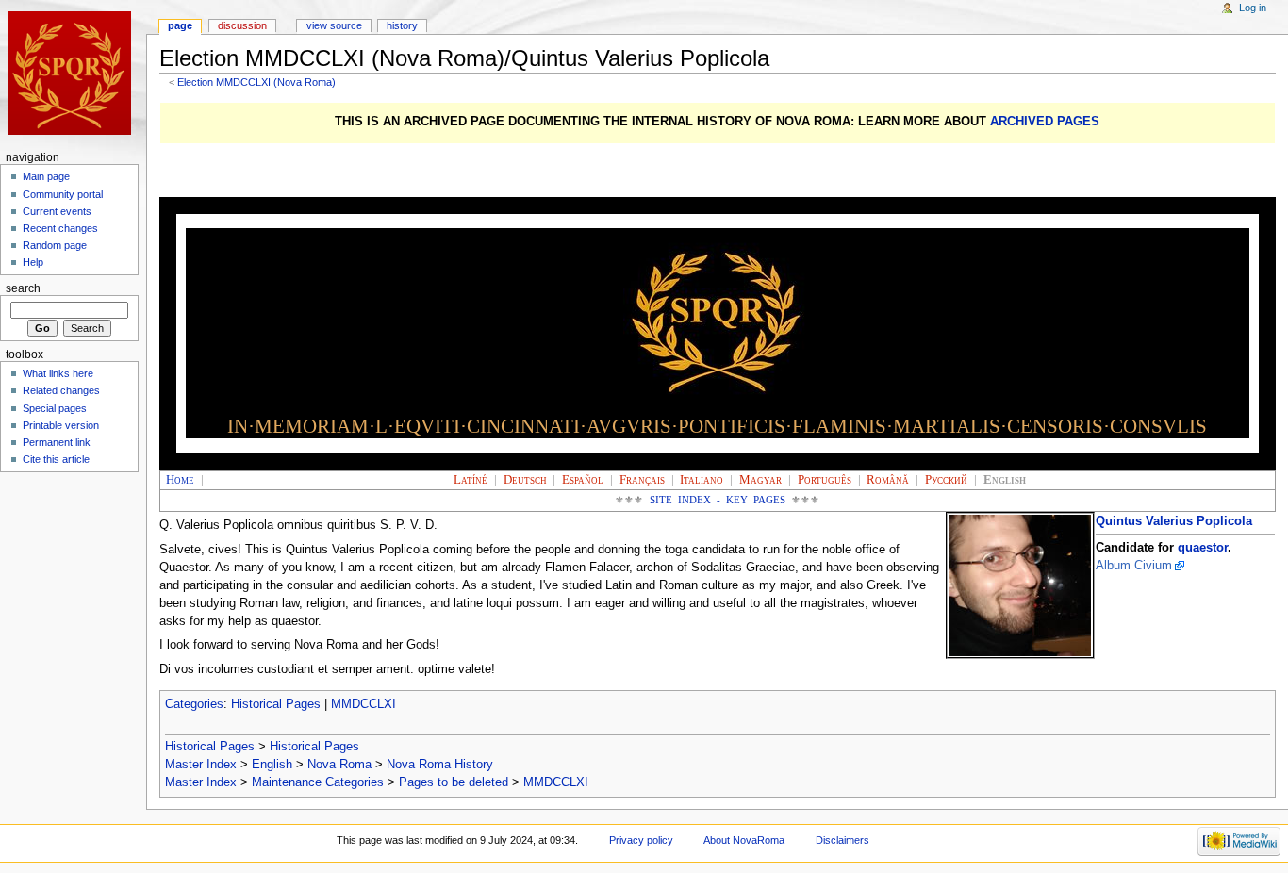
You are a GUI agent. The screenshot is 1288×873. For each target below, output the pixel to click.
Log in (1252, 7)
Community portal (63, 194)
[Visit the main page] (73, 73)
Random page (55, 245)
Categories (194, 704)
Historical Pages (276, 704)
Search (23, 288)
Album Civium (1134, 565)
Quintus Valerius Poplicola (1174, 521)
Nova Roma (339, 764)
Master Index (201, 764)
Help (33, 262)
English (272, 764)
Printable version (61, 425)
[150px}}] (1020, 585)
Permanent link (57, 442)
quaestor (1203, 547)
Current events (57, 211)
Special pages (55, 408)
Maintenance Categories (318, 782)
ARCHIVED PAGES (1044, 121)
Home (180, 479)
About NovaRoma (743, 840)
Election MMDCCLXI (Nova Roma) (256, 82)
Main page (46, 176)
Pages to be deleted (453, 782)
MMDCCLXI (363, 704)
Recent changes (60, 228)
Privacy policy (641, 840)
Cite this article (56, 459)
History (402, 25)
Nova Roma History (440, 764)
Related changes (61, 390)
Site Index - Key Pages (718, 500)
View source (334, 25)
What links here (58, 373)
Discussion (242, 25)
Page (180, 25)
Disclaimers (842, 840)
